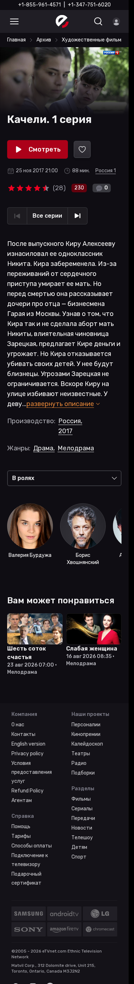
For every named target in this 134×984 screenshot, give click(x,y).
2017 (65, 431)
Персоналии (85, 725)
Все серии (47, 215)
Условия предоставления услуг (31, 772)
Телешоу (82, 838)
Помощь (20, 827)
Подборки (83, 773)
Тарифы (21, 836)
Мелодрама (76, 448)
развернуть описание (60, 404)
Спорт (78, 857)
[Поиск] (98, 21)
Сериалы (82, 809)
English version (28, 744)
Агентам (21, 800)
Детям (79, 847)
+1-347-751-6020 (89, 5)
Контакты (23, 734)
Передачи (83, 818)
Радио (78, 763)
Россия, (70, 421)
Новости (81, 828)
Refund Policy (27, 791)
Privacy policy (27, 754)
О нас (17, 725)
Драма (44, 448)
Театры (80, 754)
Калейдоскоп (87, 744)
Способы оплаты (31, 846)
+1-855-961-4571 (39, 5)
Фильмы (81, 799)
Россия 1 (105, 171)
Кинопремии (85, 734)
